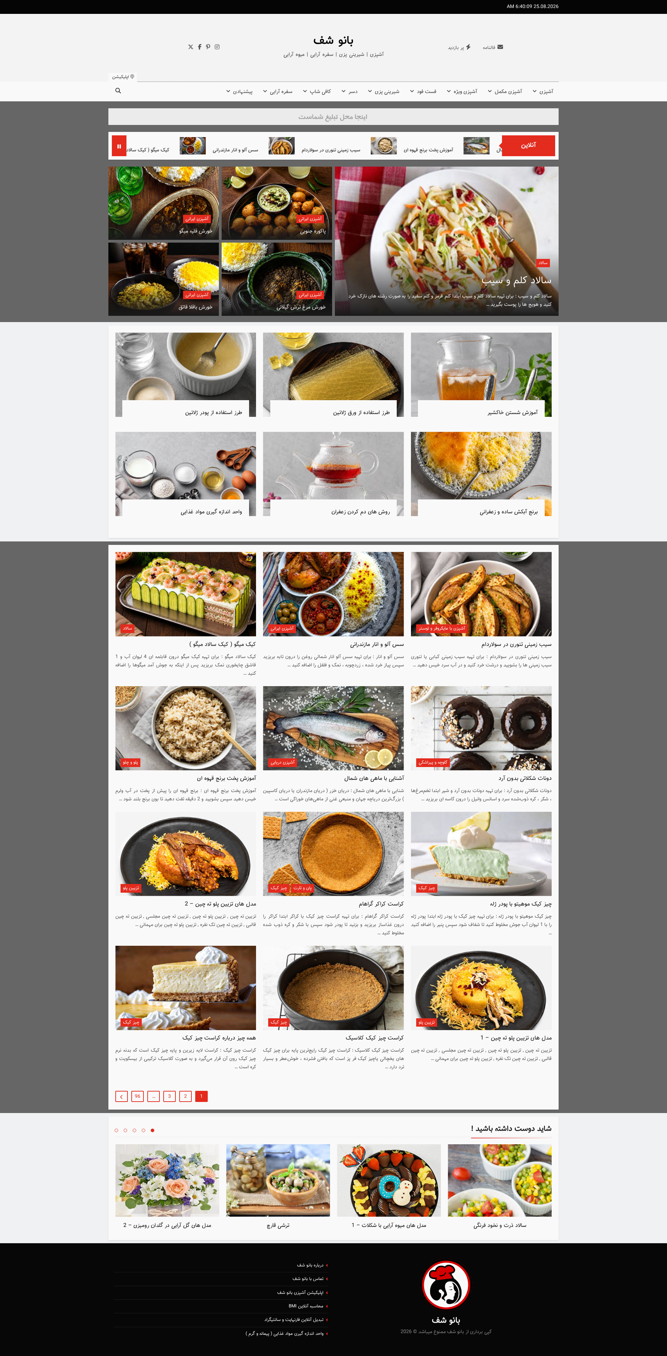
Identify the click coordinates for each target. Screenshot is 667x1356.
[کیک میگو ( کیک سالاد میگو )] (201, 145)
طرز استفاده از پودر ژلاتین (213, 413)
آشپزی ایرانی (310, 219)
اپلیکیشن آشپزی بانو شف (300, 1292)
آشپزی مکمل (508, 92)
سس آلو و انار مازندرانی (343, 150)
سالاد (127, 628)
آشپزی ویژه (465, 92)
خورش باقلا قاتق (196, 307)
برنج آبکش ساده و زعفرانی (509, 512)
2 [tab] (143, 1130)
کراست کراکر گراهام (381, 904)
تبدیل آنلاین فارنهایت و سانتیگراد (293, 1319)
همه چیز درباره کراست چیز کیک (219, 1038)
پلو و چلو (130, 762)
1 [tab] (152, 1130)
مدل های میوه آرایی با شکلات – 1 (389, 1225)
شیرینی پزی (387, 92)
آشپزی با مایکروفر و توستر (442, 628)
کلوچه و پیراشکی (433, 762)
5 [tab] (116, 1130)
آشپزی (546, 92)
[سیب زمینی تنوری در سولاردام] (390, 145)
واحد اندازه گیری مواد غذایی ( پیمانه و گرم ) (284, 1333)
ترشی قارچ (278, 1225)
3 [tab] (134, 1130)
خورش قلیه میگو (196, 231)
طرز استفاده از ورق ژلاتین (361, 413)
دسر (352, 92)
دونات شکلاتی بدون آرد (155, 150)
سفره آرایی (281, 92)
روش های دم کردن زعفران (360, 512)
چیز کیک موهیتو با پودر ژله (521, 904)
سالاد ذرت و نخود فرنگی (500, 1225)
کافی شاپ (320, 92)
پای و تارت (303, 888)
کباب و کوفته (536, 263)
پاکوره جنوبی (313, 231)
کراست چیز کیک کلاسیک (375, 1038)
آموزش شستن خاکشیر (512, 413)
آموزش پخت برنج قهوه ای (226, 778)
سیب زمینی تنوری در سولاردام (439, 150)
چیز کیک (427, 888)
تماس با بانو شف (308, 1278)
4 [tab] (125, 1130)
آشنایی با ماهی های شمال (374, 778)
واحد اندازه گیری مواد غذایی (211, 512)
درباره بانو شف (310, 1265)
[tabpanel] (499, 1188)
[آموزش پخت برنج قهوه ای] (492, 145)
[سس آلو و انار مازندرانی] (301, 145)
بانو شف (333, 41)
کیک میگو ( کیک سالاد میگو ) (249, 150)
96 (137, 1097)
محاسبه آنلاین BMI (306, 1306)
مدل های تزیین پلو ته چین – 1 (516, 1038)
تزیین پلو (131, 888)
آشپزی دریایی (283, 762)
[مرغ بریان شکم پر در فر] (447, 241)
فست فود (426, 92)
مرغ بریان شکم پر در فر (503, 281)
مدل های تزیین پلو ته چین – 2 (220, 904)
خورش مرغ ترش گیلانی (301, 307)
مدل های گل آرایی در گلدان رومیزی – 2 (167, 1225)
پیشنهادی (243, 92)
